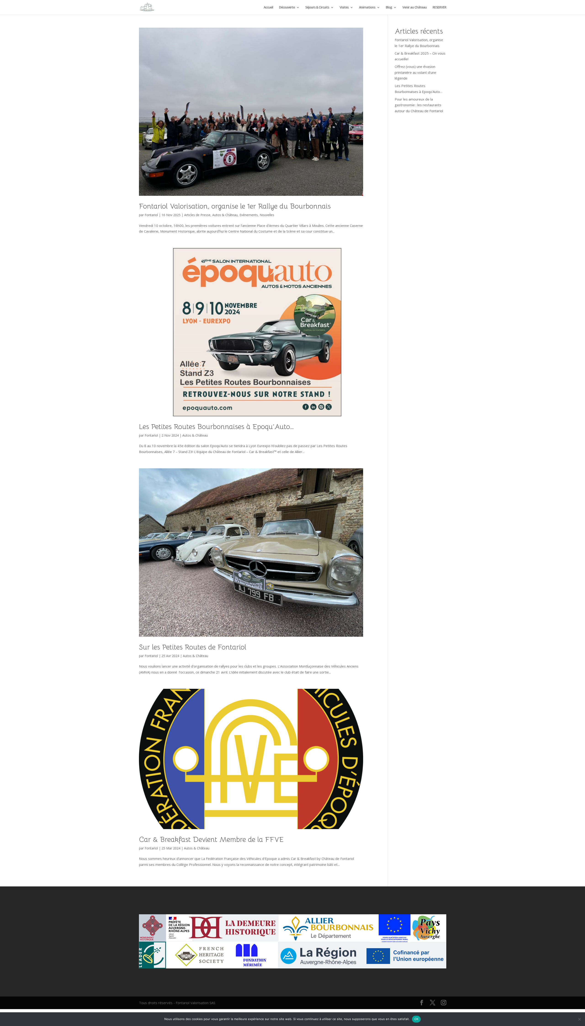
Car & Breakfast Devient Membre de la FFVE (211, 839)
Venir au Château (414, 7)
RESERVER (439, 7)
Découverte (287, 7)
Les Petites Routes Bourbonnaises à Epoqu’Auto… (216, 426)
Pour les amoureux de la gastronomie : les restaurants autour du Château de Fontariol (419, 105)
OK (416, 1019)
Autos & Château (225, 215)
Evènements (248, 215)
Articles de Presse (197, 215)
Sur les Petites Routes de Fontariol (192, 647)
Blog (389, 7)
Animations (367, 7)
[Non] (579, 1019)
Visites (344, 7)
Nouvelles (267, 215)
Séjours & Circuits (317, 7)
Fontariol (151, 215)
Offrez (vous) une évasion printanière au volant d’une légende (415, 72)
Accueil (268, 7)
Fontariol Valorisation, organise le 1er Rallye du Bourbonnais (235, 206)
